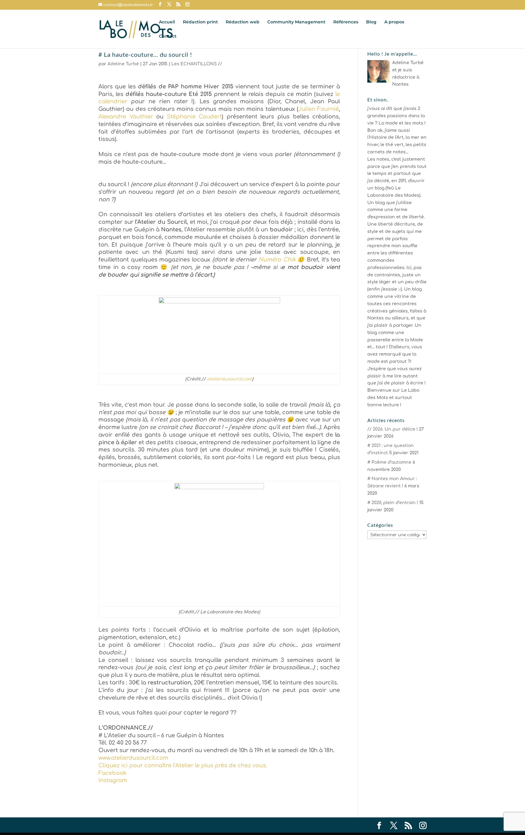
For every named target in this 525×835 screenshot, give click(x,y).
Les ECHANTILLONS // (196, 64)
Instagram (112, 780)
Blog (371, 22)
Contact (168, 36)
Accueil (167, 22)
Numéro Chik (277, 260)
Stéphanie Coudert (194, 117)
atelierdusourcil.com (229, 379)
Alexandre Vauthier (125, 117)
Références (345, 22)
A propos (394, 22)
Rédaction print (200, 22)
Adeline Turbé (123, 64)
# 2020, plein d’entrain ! (392, 502)
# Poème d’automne (389, 462)
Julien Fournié (318, 109)
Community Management (296, 22)
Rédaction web (242, 22)
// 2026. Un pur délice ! (392, 429)
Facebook (112, 773)
